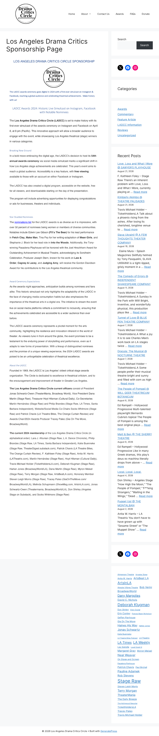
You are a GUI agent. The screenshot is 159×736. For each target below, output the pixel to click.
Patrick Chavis (126, 667)
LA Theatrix (144, 638)
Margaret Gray (127, 650)
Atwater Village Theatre (128, 587)
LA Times (125, 642)
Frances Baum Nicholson (142, 614)
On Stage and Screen (128, 659)
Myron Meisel (144, 651)
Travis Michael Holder (130, 714)
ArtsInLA (125, 583)
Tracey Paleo (125, 711)
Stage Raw (129, 681)
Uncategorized (127, 135)
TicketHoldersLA (127, 707)
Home (71, 13)
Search (122, 39)
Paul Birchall (141, 667)
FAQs (133, 13)
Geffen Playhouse (126, 617)
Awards (120, 13)
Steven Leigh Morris (128, 686)
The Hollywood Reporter (127, 703)
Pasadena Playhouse (126, 663)
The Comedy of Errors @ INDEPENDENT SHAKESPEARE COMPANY (134, 280)
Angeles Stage (141, 574)
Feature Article (127, 119)
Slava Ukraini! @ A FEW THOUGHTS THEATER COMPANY (132, 238)
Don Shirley (123, 609)
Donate (146, 13)
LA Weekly (141, 642)
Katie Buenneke (124, 634)
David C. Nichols (127, 599)
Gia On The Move (126, 621)
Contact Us (103, 13)
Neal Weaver (126, 655)
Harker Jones (144, 626)
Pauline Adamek (129, 671)
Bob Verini (146, 587)
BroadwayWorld (127, 591)
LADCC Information (130, 124)
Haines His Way (127, 625)
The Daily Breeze (127, 699)
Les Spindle (123, 647)
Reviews (123, 130)
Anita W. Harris (125, 578)
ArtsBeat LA (141, 578)
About (84, 13)
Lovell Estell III (136, 647)
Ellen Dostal (135, 610)
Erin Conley (124, 613)
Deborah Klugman (134, 604)
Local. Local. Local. (129, 471)
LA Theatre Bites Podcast (128, 638)
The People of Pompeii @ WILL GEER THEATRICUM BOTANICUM (133, 392)
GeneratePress (108, 731)
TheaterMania (126, 695)
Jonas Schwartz (129, 630)
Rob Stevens (126, 675)
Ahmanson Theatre (126, 574)
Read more (140, 191)
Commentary (126, 114)
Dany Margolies (129, 595)
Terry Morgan (127, 691)
